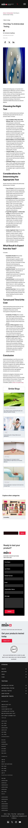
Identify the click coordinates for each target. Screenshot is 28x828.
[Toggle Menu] (24, 4)
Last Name (7, 569)
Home (4, 13)
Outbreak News (12, 408)
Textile (6, 432)
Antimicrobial (10, 13)
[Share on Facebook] (5, 42)
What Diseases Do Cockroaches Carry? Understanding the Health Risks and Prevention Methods (13, 460)
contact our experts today (17, 382)
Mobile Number (9, 575)
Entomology (7, 408)
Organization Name (10, 589)
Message (7, 596)
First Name (7, 562)
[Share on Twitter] (9, 42)
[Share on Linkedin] (13, 42)
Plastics (5, 517)
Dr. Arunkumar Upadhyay (9, 33)
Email (6, 582)
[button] (17, 4)
